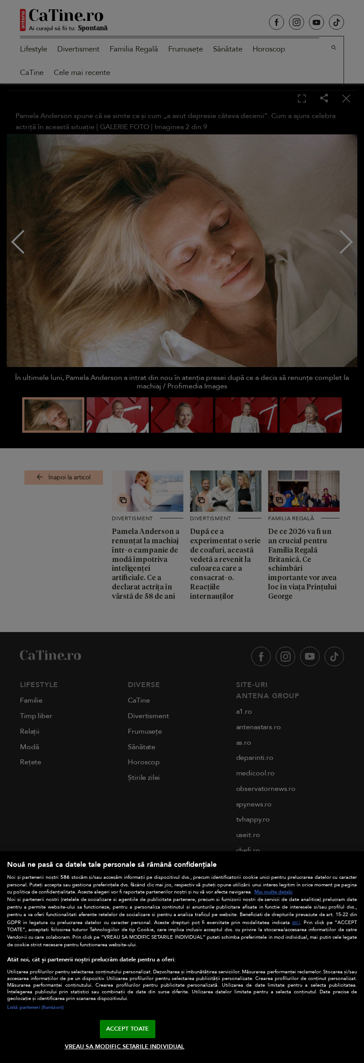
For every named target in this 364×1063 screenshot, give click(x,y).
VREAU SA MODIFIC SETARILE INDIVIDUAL (125, 1047)
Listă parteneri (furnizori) (35, 1007)
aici (296, 922)
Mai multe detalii (273, 892)
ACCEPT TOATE (127, 1029)
